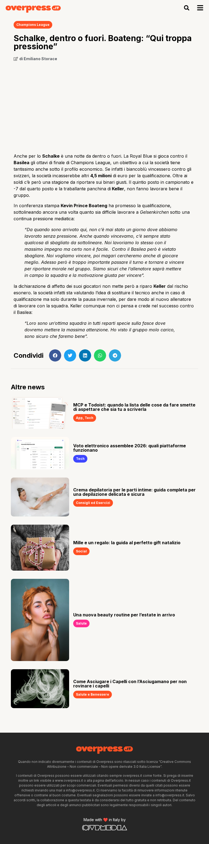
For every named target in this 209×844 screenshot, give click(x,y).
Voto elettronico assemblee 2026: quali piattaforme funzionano (129, 448)
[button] (186, 7)
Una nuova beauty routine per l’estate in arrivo (124, 614)
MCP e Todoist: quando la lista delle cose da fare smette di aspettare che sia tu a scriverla (134, 407)
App (79, 418)
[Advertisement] (104, 105)
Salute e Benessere (92, 694)
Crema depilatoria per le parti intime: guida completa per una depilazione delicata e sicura (134, 492)
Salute (81, 623)
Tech (89, 418)
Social (81, 551)
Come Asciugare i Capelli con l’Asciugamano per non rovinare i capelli (130, 684)
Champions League (33, 25)
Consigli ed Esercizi (93, 503)
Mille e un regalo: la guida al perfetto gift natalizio (126, 542)
